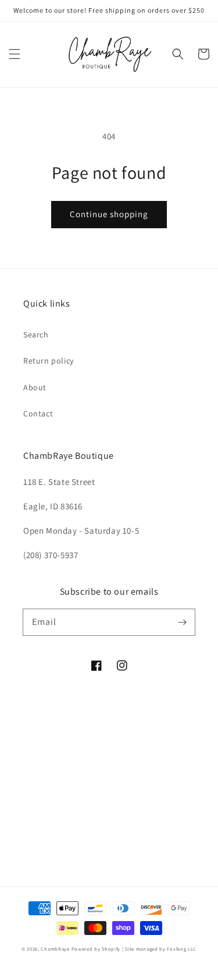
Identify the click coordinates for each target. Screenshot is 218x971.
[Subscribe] (182, 622)
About (35, 387)
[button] (14, 54)
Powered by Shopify (96, 948)
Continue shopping (109, 214)
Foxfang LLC (181, 948)
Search (36, 334)
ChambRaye (55, 948)
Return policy (48, 360)
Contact (38, 413)
